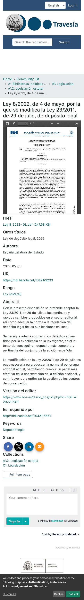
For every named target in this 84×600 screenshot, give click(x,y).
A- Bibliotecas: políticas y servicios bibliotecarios (27, 84)
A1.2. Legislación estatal (25, 88)
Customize (9, 594)
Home (7, 79)
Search (63, 42)
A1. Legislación (62, 84)
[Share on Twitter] (18, 446)
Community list (28, 79)
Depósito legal (13, 430)
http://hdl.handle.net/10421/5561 (27, 416)
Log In (73, 5)
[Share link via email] (39, 446)
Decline (58, 594)
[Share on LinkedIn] (29, 446)
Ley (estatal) (12, 294)
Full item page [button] (19, 474)
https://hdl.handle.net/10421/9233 (28, 280)
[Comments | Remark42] (42, 519)
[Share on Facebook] (8, 446)
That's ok (73, 594)
